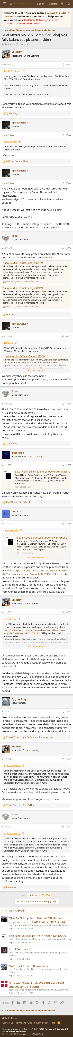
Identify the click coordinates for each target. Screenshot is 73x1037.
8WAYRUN (38, 1034)
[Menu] (5, 4)
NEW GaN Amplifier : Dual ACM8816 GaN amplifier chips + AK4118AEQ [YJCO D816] (37, 920)
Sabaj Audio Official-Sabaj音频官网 (23, 262)
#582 (68, 134)
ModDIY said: (10, 141)
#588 (68, 523)
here (33, 20)
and (18, 502)
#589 (68, 612)
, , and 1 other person (29, 737)
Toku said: (9, 342)
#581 (68, 64)
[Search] (69, 4)
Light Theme (11, 1017)
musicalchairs (15, 952)
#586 (68, 403)
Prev (34, 895)
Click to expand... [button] (36, 370)
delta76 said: (10, 618)
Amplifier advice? (20, 949)
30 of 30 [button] (46, 895)
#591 (68, 759)
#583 (68, 182)
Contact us (7, 1022)
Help (52, 1022)
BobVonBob (14, 939)
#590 (68, 711)
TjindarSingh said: (13, 71)
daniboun (9, 44)
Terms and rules (24, 1022)
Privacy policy (41, 1022)
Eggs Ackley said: (12, 765)
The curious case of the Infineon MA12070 (37, 936)
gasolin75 (13, 989)
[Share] (63, 65)
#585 (68, 336)
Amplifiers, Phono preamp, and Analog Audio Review (44, 925)
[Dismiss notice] (68, 13)
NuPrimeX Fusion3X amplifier (28, 966)
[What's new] (62, 4)
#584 (68, 248)
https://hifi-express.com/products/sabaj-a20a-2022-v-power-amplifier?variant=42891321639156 (35, 572)
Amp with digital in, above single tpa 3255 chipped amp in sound (37, 984)
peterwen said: (11, 530)
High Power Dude (17, 969)
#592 (68, 826)
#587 (68, 465)
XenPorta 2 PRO (9, 1034)
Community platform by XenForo (29, 1029)
